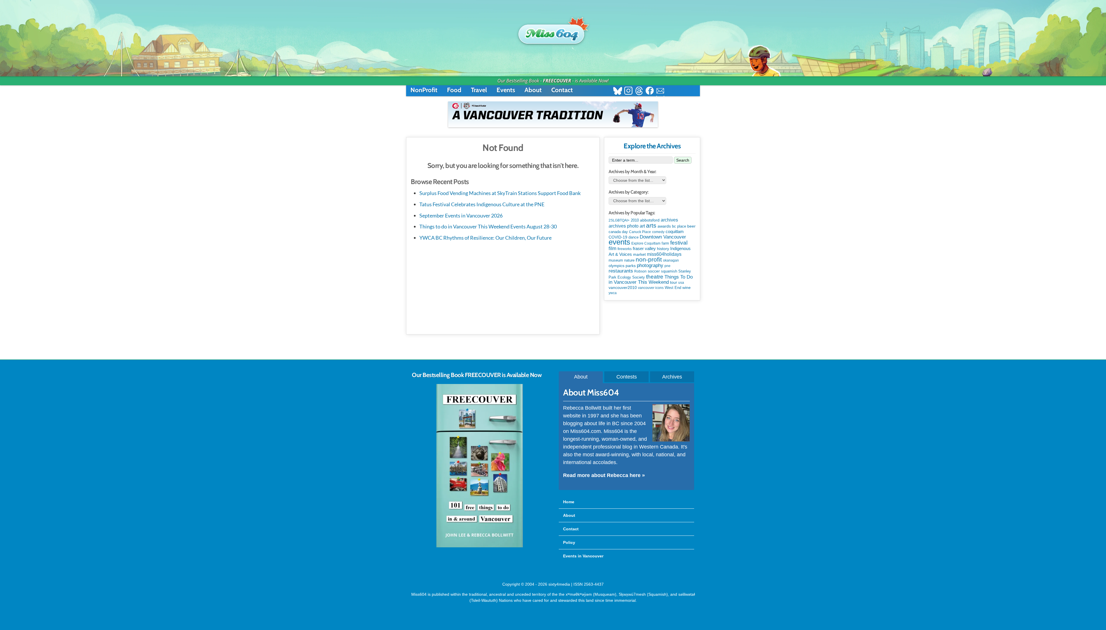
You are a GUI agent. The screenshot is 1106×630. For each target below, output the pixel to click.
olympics (616, 266)
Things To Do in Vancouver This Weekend (651, 279)
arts (651, 225)
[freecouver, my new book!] (479, 546)
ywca (613, 293)
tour (673, 282)
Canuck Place (640, 232)
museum (616, 260)
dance (633, 237)
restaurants (621, 271)
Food (454, 90)
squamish (669, 271)
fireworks (625, 249)
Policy (569, 542)
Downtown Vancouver (663, 237)
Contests (626, 377)
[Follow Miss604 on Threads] (639, 91)
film (612, 248)
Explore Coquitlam (645, 243)
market (639, 254)
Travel (479, 90)
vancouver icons (651, 288)
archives (669, 219)
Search (682, 160)
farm (665, 243)
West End (673, 287)
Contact (562, 90)
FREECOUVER (557, 80)
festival (679, 243)
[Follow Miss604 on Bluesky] (617, 91)
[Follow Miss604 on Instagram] (628, 91)
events (619, 242)
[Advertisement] (503, 286)
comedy (658, 232)
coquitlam (675, 231)
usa (681, 283)
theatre (654, 277)
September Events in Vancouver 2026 (461, 215)
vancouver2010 (623, 287)
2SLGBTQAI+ (619, 220)
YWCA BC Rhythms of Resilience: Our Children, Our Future (485, 237)
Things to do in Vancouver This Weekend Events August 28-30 (488, 226)
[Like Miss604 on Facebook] (649, 91)
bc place (679, 226)
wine (686, 287)
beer (691, 226)
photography (650, 265)
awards (664, 226)
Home (568, 502)
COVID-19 (618, 237)
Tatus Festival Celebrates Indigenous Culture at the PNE (481, 204)
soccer (654, 271)
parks (631, 265)
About (533, 90)
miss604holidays (664, 254)
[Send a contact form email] (660, 91)
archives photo (624, 226)
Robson (640, 271)
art (642, 225)
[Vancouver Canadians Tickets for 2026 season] (553, 114)
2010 (635, 220)
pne (667, 266)
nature (629, 260)
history (663, 248)
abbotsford (650, 220)
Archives (672, 377)
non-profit (649, 259)
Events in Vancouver (583, 556)
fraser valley (644, 248)
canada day (618, 232)
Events (506, 90)
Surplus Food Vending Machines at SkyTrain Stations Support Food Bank (500, 193)
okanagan (671, 260)
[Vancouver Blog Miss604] (553, 31)
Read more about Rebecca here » (604, 475)
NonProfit (424, 90)
